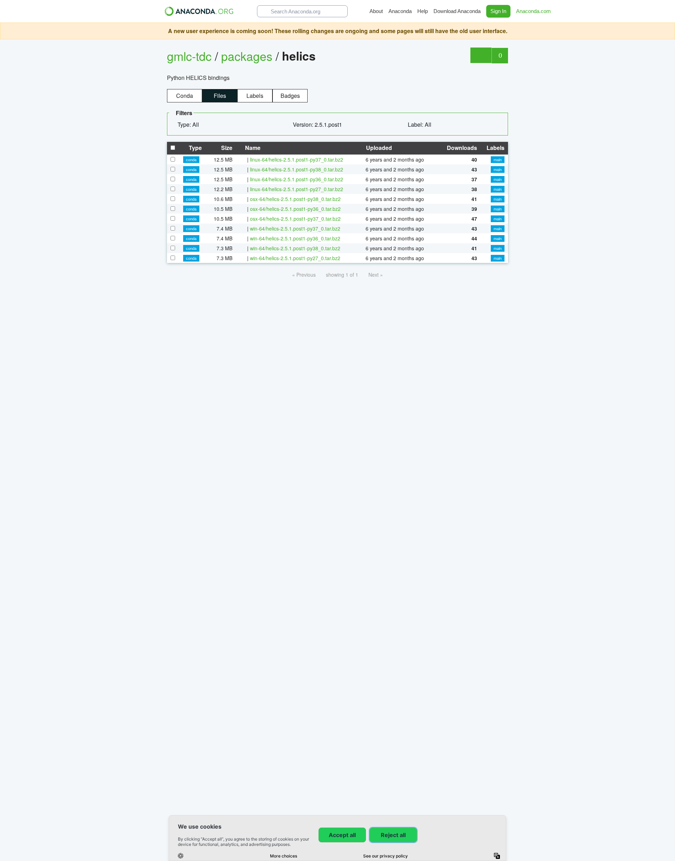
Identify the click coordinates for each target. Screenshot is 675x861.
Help (422, 11)
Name (252, 148)
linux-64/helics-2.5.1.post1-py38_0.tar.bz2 (296, 169)
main (498, 159)
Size (226, 148)
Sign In (498, 11)
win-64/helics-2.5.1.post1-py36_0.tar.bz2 (295, 238)
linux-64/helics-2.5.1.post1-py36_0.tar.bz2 (296, 179)
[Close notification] (668, 31)
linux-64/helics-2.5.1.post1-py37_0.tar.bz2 (296, 159)
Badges (290, 96)
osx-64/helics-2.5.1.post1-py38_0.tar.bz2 (295, 198)
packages (248, 55)
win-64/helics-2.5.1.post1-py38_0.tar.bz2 (295, 248)
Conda (184, 96)
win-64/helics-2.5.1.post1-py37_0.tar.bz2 (295, 228)
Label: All (420, 124)
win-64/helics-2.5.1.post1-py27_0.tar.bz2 (295, 258)
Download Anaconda (457, 11)
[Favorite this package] (480, 55)
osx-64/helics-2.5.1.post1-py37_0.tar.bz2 (295, 218)
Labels (254, 96)
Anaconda (400, 11)
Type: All (189, 124)
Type (194, 148)
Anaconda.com (534, 11)
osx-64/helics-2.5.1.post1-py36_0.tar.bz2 (295, 208)
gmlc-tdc (189, 56)
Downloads (461, 148)
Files (220, 96)
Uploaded (378, 148)
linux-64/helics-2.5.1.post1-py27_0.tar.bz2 (296, 189)
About (376, 11)
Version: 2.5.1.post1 (318, 124)
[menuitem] (191, 124)
